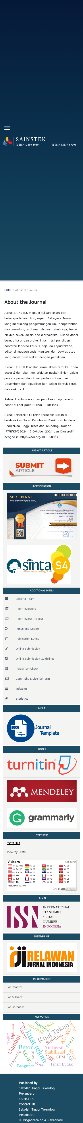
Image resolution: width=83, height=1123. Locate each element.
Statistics (22, 699)
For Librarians (15, 1007)
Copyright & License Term (33, 679)
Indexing (21, 689)
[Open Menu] (7, 127)
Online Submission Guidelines (35, 659)
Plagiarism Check (27, 669)
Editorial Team (25, 599)
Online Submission (28, 649)
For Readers (14, 987)
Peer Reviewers (26, 609)
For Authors (14, 997)
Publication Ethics (27, 639)
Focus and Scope (27, 629)
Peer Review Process (30, 619)
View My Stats (16, 852)
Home (8, 290)
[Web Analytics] (41, 843)
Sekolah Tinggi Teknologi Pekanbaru (37, 1091)
